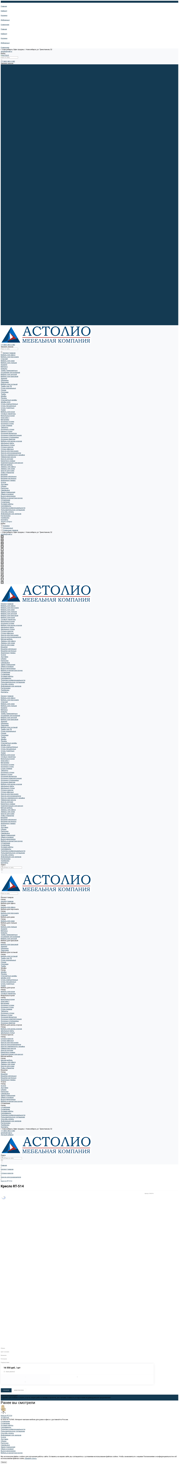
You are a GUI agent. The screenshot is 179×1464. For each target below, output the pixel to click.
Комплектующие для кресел (12, 267)
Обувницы (5, 185)
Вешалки (4, 108)
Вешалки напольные (9, 110)
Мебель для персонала (10, 69)
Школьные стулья (8, 91)
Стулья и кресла (7, 93)
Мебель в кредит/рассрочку (12, 132)
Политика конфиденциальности (13, 142)
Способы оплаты (7, 146)
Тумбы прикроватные (9, 175)
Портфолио (5, 322)
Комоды (4, 173)
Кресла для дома (7, 107)
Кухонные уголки (7, 85)
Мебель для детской (9, 75)
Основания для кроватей (10, 177)
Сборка (3, 120)
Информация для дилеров (11, 148)
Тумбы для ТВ (6, 191)
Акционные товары (8, 114)
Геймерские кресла (8, 261)
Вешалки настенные (8, 112)
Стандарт (4, 163)
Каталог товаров (7, 157)
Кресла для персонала (9, 97)
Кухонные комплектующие (11, 240)
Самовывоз (5, 124)
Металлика (5, 224)
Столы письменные (8, 210)
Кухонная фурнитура (9, 238)
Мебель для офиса (8, 67)
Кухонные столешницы (10, 242)
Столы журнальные (8, 193)
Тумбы (3, 199)
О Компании (5, 305)
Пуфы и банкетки (7, 277)
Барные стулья (6, 236)
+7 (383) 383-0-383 (8, 1131)
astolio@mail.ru (6, 51)
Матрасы (4, 171)
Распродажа (5, 320)
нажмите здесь (31, 1458)
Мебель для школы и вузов (11, 87)
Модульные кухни (8, 83)
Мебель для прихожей (9, 77)
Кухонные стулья (7, 234)
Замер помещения (8, 126)
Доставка (4, 118)
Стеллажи (4, 197)
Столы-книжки (6, 230)
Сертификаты (6, 140)
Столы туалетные (7, 212)
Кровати (4, 169)
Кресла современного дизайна (13, 259)
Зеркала (4, 183)
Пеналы (4, 203)
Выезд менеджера (8, 130)
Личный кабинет (7, 1135)
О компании (5, 136)
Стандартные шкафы (9, 205)
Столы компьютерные (9, 208)
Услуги (3, 287)
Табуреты (4, 232)
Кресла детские (7, 263)
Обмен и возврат (7, 128)
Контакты (4, 324)
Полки (3, 214)
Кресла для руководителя (11, 99)
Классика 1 (5, 222)
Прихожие (5, 187)
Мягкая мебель (6, 101)
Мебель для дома (8, 71)
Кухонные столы (7, 228)
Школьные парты (7, 89)
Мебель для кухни (8, 79)
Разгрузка (4, 122)
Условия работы (7, 138)
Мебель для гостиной (9, 189)
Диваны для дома (8, 105)
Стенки (3, 195)
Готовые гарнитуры (8, 81)
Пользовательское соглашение (13, 144)
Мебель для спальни (9, 73)
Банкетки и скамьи (8, 265)
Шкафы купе (5, 207)
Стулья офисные (7, 95)
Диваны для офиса (8, 103)
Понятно (3, 1462)
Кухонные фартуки (8, 244)
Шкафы (4, 201)
